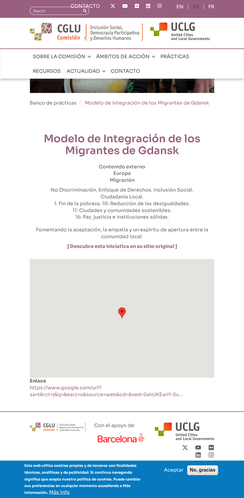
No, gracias (202, 469)
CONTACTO (85, 6)
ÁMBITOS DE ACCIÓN (123, 56)
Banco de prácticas (53, 103)
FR (211, 7)
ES (196, 7)
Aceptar (174, 470)
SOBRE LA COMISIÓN (60, 56)
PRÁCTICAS (174, 56)
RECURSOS (47, 71)
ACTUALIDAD (84, 71)
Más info (59, 492)
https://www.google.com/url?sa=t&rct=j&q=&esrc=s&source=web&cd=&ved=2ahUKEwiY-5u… (106, 391)
